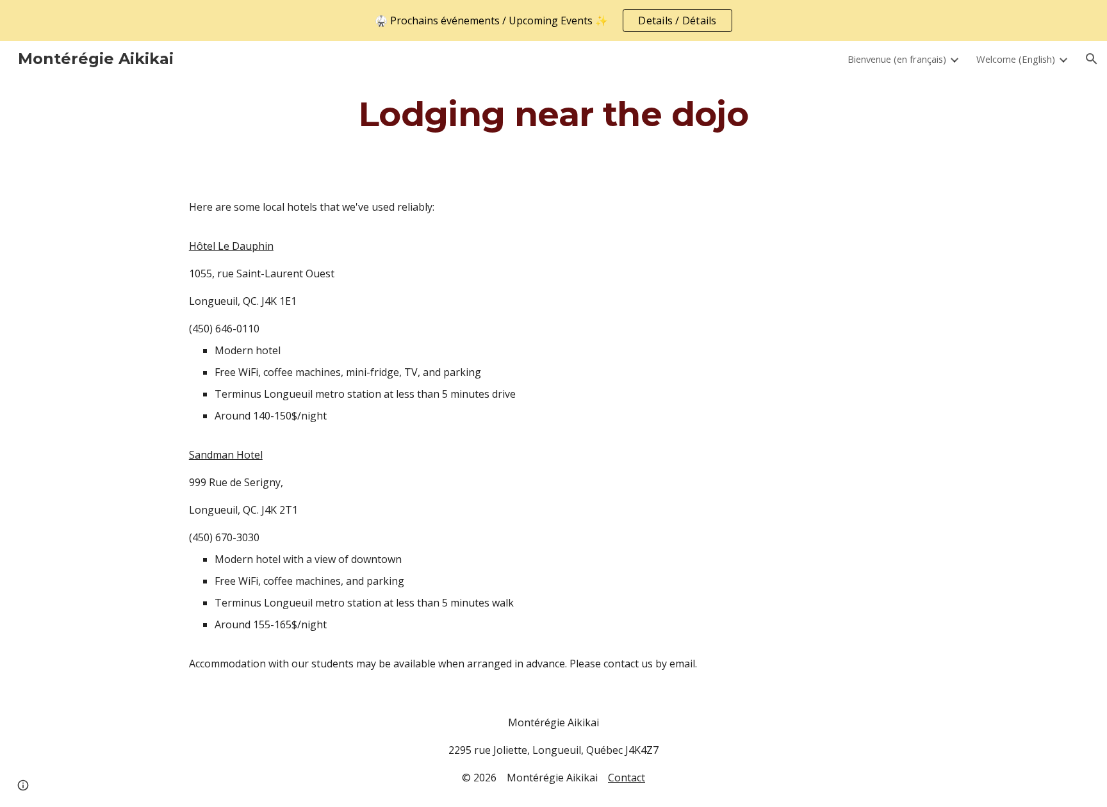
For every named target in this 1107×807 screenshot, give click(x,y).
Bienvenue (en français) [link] (897, 59)
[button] (1091, 59)
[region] (553, 20)
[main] (553, 114)
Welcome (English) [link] (1015, 59)
